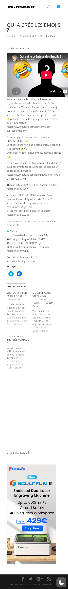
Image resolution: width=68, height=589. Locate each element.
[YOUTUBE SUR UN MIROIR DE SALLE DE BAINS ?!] (19, 308)
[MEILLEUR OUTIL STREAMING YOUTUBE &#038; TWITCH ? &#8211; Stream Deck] (45, 312)
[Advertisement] (34, 408)
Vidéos (51, 36)
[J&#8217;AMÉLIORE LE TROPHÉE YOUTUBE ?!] (19, 352)
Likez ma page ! (18, 452)
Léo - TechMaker (20, 36)
